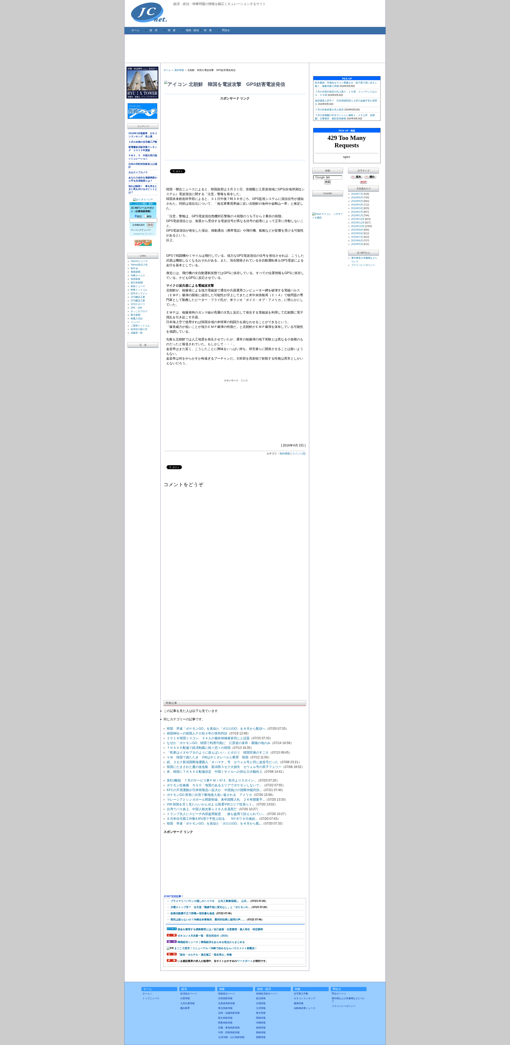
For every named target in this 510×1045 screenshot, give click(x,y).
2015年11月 (357, 222)
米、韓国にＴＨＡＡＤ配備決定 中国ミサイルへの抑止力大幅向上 (214, 771)
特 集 (208, 30)
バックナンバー (142, 230)
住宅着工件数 (301, 993)
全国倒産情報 (225, 998)
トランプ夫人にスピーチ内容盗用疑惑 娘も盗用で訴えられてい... (216, 814)
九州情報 (261, 1008)
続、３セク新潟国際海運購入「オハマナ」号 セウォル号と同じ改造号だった (222, 762)
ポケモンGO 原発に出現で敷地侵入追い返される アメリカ (209, 794)
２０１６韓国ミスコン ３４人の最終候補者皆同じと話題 (208, 738)
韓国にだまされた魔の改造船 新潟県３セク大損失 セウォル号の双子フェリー (224, 767)
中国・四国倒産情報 (229, 1032)
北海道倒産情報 (226, 1003)
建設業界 (185, 1008)
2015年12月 (357, 219)
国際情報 (261, 1037)
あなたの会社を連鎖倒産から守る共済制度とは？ (142, 179)
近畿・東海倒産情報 (229, 1027)
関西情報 (261, 1017)
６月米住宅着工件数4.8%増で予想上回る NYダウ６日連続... (212, 818)
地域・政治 (192, 30)
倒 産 (172, 30)
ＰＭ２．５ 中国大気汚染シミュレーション (142, 157)
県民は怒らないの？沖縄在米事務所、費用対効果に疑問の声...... (208, 919)
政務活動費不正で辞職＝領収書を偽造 (193, 913)
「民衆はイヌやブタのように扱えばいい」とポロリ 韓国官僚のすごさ (218, 752)
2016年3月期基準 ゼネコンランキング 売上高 (142, 135)
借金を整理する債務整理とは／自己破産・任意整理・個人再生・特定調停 (220, 929)
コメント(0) (298, 453)
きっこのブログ (139, 311)
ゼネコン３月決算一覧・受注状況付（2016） (204, 935)
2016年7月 (357, 194)
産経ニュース (138, 286)
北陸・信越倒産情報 (229, 1013)
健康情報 (298, 1003)
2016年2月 (357, 211)
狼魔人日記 (137, 318)
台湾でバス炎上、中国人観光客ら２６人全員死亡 (202, 809)
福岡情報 (261, 1027)
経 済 (153, 30)
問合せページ (339, 993)
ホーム (135, 30)
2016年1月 (357, 215)
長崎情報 (261, 1032)
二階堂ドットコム (140, 325)
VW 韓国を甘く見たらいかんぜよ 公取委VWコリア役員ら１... (210, 804)
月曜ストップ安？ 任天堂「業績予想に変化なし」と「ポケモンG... (210, 907)
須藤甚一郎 (137, 332)
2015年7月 (357, 237)
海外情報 (179, 70)
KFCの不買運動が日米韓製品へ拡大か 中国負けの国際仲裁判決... (214, 790)
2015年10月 (357, 226)
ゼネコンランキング (304, 998)
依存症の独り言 (139, 329)
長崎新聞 (135, 271)
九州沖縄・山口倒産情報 (231, 1037)
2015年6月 (357, 240)
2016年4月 (357, 204)
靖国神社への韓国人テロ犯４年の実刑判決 (197, 733)
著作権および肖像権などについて (348, 1000)
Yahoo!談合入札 (139, 264)
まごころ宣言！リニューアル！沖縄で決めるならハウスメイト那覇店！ (215, 948)
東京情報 (261, 1013)
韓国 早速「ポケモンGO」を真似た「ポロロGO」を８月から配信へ (216, 728)
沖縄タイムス (138, 275)
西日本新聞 (137, 282)
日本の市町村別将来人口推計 (142, 166)
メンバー (135, 322)
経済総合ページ (188, 993)
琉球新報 (135, 279)
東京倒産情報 (225, 1017)
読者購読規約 (139, 225)
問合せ (226, 30)
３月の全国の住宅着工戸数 (143, 142)
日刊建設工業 (138, 297)
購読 (139, 216)
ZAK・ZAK (136, 307)
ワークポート (245, 960)
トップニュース (150, 998)
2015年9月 (357, 229)
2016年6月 (357, 197)
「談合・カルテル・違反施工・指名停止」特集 (205, 954)
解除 (149, 216)
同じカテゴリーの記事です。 (184, 719)
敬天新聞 (135, 315)
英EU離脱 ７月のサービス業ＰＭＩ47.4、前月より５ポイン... (211, 780)
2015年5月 (357, 244)
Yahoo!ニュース (139, 261)
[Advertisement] (254, 48)
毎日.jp (134, 268)
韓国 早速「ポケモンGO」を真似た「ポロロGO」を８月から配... (214, 823)
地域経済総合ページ (267, 993)
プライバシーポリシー (363, 265)
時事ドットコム (139, 289)
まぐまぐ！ (150, 234)
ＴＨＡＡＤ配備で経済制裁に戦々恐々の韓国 (198, 747)
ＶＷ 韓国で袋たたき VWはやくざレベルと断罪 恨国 (207, 757)
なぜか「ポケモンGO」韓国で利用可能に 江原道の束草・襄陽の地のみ (218, 743)
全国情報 (261, 1003)
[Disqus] (235, 541)
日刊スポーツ (138, 304)
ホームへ (147, 993)
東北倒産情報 (225, 1008)
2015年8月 (357, 233)
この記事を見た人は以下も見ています (191, 711)
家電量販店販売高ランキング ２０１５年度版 (142, 149)
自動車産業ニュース (304, 1008)
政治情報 (261, 998)
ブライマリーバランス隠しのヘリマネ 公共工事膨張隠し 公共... (210, 901)
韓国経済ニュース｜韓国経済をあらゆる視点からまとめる (211, 942)
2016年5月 (357, 201)
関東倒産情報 (225, 1022)
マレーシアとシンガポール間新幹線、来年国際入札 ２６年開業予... (216, 799)
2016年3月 (357, 208)
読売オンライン (139, 293)
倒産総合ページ (226, 993)
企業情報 (185, 998)
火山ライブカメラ (138, 172)
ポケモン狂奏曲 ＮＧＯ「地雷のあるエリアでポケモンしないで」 (214, 785)
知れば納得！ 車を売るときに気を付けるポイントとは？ (142, 189)
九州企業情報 (187, 1003)
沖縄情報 (261, 1022)
